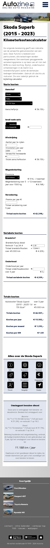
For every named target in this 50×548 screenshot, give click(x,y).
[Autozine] (25, 4)
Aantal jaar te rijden (15, 142)
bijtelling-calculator (12, 79)
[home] (40, 539)
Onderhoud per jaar (14, 266)
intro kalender (22, 526)
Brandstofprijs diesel (15, 242)
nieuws (21, 528)
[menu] (45, 5)
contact (8, 526)
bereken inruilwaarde (11, 125)
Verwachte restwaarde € (15, 155)
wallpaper (33, 528)
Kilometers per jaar (14, 147)
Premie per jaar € (14, 199)
